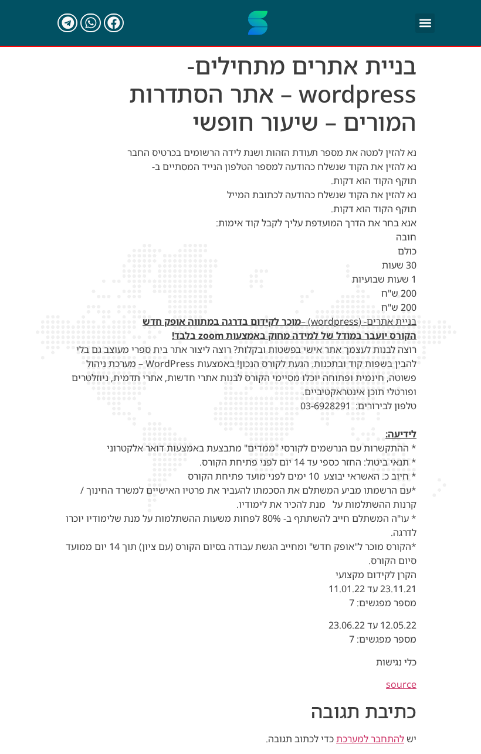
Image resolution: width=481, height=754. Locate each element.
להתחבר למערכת (370, 738)
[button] (425, 23)
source (401, 684)
